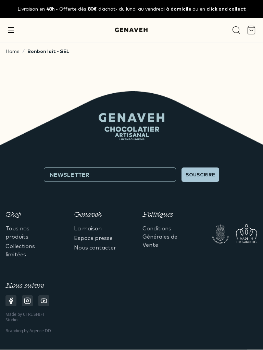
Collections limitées (20, 250)
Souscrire (200, 175)
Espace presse (93, 237)
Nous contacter (95, 247)
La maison (88, 228)
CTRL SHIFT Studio (25, 317)
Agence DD (40, 331)
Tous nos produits (17, 232)
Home (12, 51)
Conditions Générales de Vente (159, 236)
